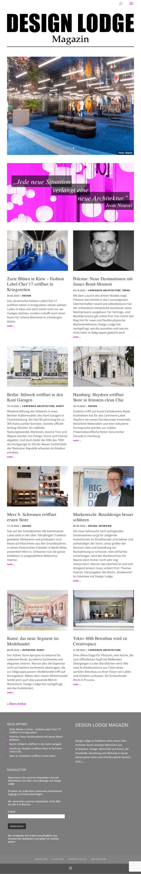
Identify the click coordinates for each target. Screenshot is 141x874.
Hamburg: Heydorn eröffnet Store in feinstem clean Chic (98, 397)
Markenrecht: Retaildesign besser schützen (103, 516)
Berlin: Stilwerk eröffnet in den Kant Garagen (35, 397)
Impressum (98, 859)
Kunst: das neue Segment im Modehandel (32, 640)
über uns (41, 859)
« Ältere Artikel (16, 704)
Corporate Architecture (104, 290)
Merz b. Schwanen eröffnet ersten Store (31, 516)
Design (26, 295)
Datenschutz (77, 859)
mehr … (11, 325)
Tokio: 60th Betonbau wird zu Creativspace (100, 640)
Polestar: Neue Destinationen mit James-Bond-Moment (103, 281)
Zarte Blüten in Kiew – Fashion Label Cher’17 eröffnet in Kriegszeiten (35, 284)
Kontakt (58, 859)
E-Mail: (12, 811)
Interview (105, 525)
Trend (126, 290)
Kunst (60, 406)
